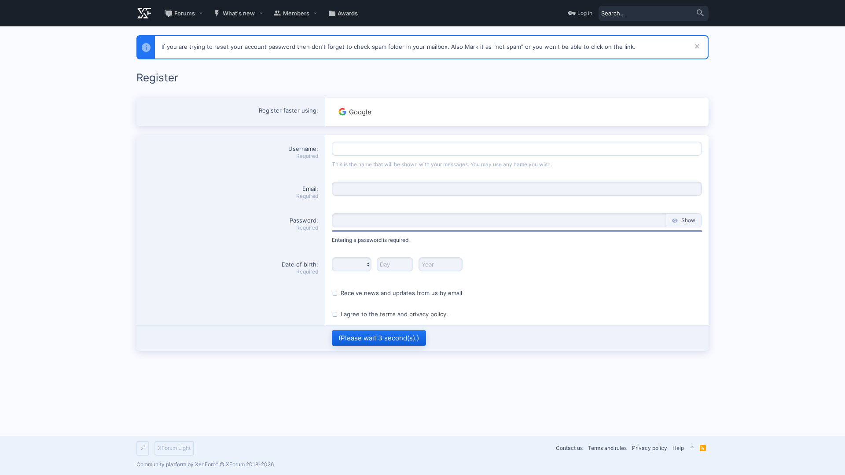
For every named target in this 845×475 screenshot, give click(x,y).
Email (309, 188)
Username (302, 148)
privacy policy (427, 314)
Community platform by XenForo (205, 464)
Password (303, 220)
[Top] (692, 448)
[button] (201, 13)
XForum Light (174, 448)
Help (678, 448)
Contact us (569, 448)
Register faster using (287, 110)
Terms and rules (607, 448)
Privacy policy (649, 448)
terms (388, 314)
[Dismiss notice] (696, 47)
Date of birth (299, 264)
